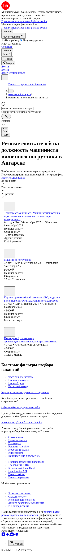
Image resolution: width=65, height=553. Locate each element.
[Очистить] (6, 116)
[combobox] (17, 108)
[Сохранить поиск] (4, 130)
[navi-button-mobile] (4, 77)
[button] (5, 66)
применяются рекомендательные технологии (30, 513)
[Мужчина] (9, 206)
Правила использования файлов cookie (24, 27)
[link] (7, 58)
